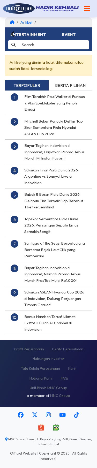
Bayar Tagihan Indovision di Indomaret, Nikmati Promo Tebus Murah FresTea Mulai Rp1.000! (52, 274)
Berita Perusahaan (67, 349)
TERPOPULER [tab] (26, 85)
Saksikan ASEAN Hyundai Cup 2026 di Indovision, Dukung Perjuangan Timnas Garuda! (54, 298)
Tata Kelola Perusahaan (40, 368)
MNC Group (60, 395)
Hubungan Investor (48, 358)
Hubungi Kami (41, 378)
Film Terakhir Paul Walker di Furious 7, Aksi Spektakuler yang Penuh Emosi (54, 103)
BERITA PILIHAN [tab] (70, 85)
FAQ (64, 378)
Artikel (26, 22)
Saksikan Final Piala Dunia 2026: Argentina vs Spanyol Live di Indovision (51, 176)
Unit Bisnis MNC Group (48, 388)
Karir (72, 368)
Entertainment (28, 34)
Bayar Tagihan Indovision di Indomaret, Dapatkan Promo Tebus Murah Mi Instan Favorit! (54, 152)
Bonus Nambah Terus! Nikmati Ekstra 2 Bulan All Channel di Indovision (50, 323)
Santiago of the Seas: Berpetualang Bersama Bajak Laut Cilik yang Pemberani (54, 249)
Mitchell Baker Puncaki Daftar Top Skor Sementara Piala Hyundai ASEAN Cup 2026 (53, 127)
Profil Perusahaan (29, 349)
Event (69, 34)
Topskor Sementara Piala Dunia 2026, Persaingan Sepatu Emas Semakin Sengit (51, 225)
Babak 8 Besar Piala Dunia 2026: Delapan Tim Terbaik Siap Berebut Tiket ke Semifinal (53, 200)
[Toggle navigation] (87, 8)
